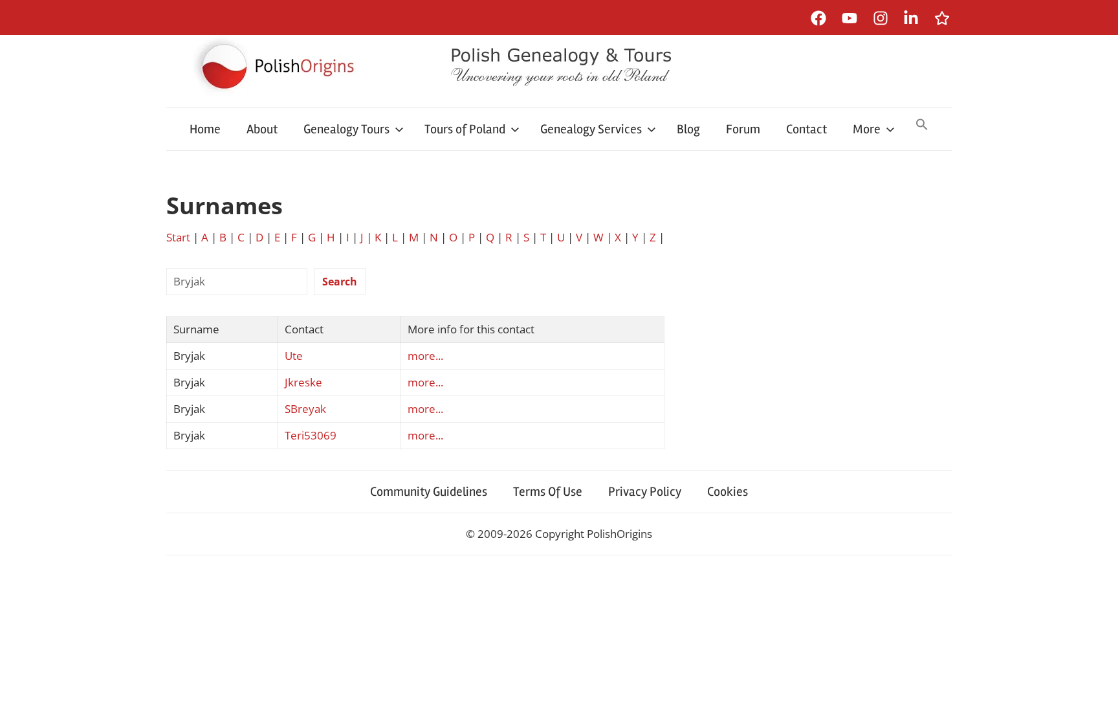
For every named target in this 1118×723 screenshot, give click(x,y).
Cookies (727, 492)
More (867, 129)
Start (178, 237)
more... (425, 355)
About (262, 129)
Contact (806, 129)
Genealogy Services (591, 129)
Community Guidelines (428, 492)
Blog (688, 129)
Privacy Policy (644, 492)
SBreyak (305, 408)
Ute (294, 355)
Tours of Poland (464, 129)
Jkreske (303, 382)
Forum (743, 129)
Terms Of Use (547, 492)
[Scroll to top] (1095, 700)
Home (205, 129)
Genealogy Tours (346, 129)
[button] (922, 125)
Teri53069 (310, 435)
